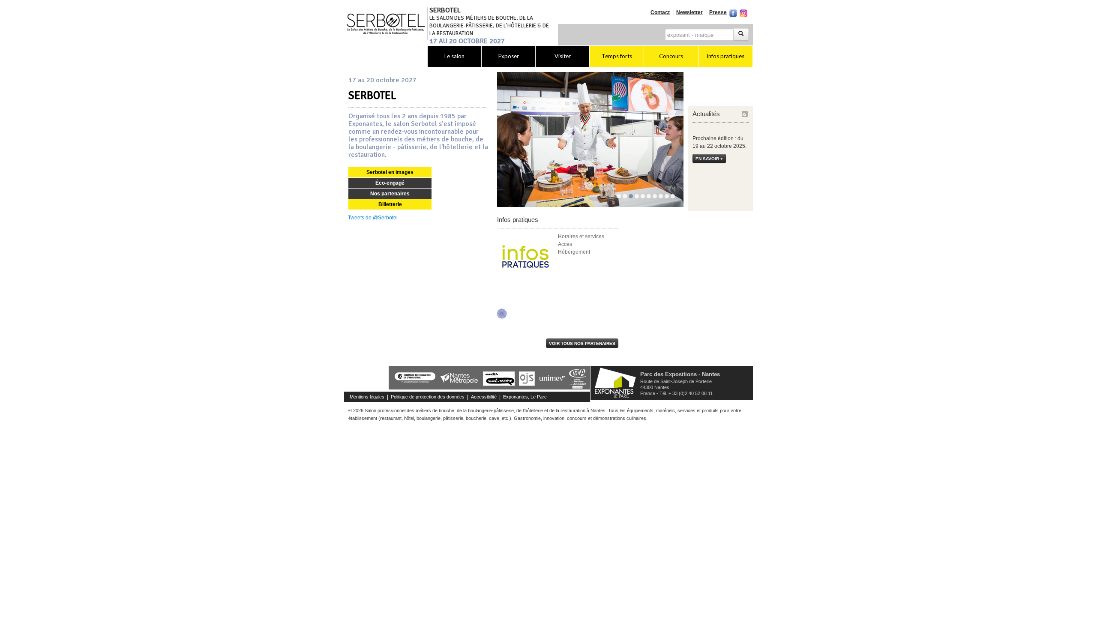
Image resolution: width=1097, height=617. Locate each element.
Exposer (508, 56)
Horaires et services (581, 237)
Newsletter (689, 12)
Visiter (562, 56)
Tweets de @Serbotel (373, 218)
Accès (565, 244)
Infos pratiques (725, 56)
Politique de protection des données (428, 396)
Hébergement (574, 252)
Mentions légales (367, 396)
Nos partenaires (390, 194)
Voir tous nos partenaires (582, 343)
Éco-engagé (390, 183)
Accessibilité (484, 396)
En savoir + (709, 158)
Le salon (454, 56)
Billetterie (390, 204)
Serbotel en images (390, 172)
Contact (660, 12)
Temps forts (617, 56)
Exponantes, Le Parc (525, 396)
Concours (671, 56)
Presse (718, 12)
